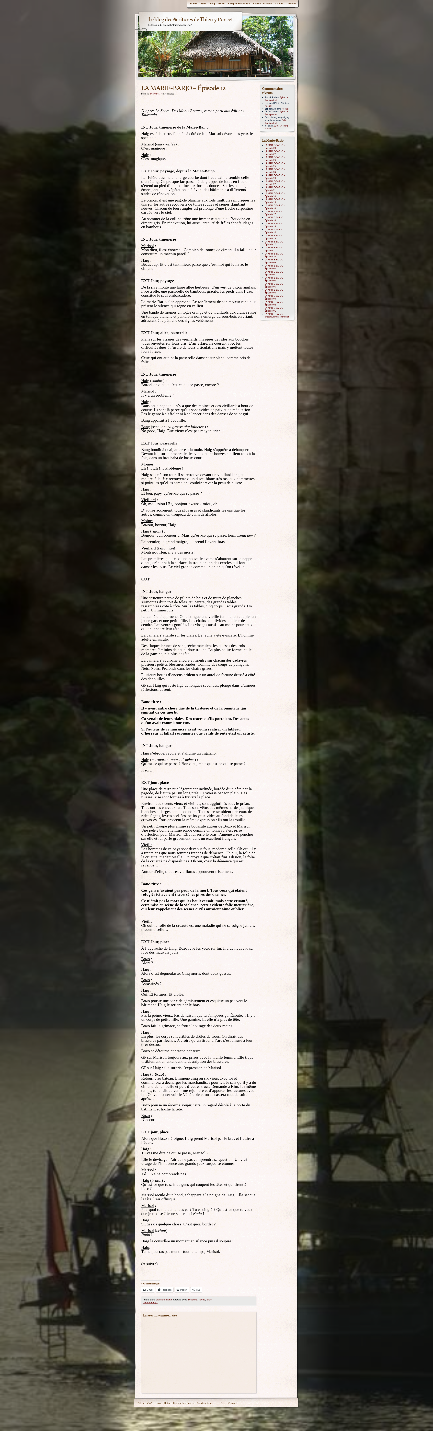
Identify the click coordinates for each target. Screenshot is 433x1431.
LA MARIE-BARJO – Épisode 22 (275, 183)
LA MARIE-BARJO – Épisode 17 (275, 213)
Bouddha (192, 1299)
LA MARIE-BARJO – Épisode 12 (275, 243)
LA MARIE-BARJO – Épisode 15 (275, 225)
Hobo (221, 3)
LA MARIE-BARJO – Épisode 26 (275, 158)
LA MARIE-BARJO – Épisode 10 (275, 255)
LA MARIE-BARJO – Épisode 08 (275, 267)
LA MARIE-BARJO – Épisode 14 (275, 231)
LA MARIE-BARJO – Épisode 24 (275, 170)
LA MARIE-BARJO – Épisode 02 (275, 303)
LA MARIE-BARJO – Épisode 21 (275, 189)
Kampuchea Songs (239, 3)
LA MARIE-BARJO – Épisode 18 (275, 207)
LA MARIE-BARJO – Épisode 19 (275, 201)
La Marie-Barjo (164, 1299)
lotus (209, 1299)
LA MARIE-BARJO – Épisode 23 (275, 176)
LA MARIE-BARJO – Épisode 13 (275, 237)
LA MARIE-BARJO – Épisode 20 (275, 195)
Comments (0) (150, 1302)
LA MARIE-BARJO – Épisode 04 (275, 291)
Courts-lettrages (262, 3)
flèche (202, 1299)
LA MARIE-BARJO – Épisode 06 (275, 279)
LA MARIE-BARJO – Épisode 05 (275, 285)
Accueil (268, 106)
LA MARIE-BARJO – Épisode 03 (275, 297)
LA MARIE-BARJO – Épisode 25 (275, 164)
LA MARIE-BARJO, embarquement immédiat (277, 315)
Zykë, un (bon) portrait (276, 99)
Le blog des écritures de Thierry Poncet (190, 20)
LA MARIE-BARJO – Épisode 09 (275, 261)
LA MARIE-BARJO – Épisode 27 (275, 152)
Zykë (203, 3)
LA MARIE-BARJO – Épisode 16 (275, 219)
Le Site (279, 3)
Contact (291, 3)
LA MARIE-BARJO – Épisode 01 (275, 309)
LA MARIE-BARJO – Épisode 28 (275, 146)
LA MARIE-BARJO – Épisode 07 (275, 273)
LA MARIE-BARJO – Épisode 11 (275, 249)
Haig (212, 3)
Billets (193, 3)
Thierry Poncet (156, 94)
